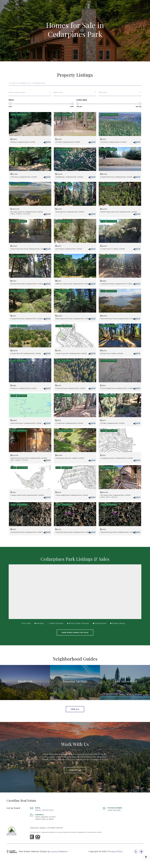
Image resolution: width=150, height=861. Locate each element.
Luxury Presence (59, 851)
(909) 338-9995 (114, 810)
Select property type (17, 92)
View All (75, 709)
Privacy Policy (115, 851)
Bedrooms (103, 92)
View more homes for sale (75, 632)
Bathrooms (58, 92)
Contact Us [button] (75, 770)
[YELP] (136, 852)
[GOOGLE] (141, 852)
